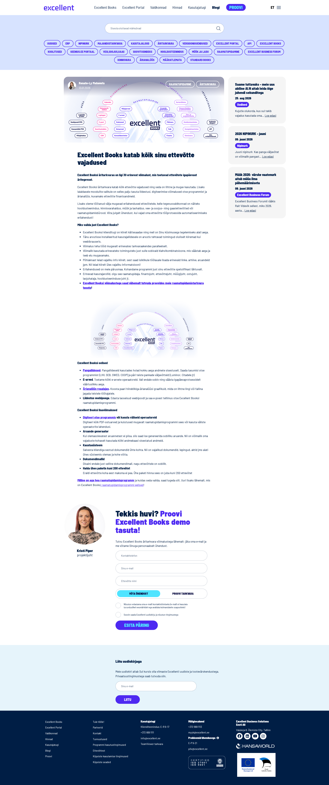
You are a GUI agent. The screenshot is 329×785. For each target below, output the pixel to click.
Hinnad (177, 7)
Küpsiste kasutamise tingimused (110, 756)
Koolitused (55, 51)
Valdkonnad (158, 7)
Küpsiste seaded (102, 762)
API (249, 43)
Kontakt (97, 733)
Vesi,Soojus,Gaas (113, 51)
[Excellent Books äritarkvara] (59, 7)
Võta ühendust (138, 593)
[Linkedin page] (247, 736)
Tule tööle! (98, 721)
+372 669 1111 (147, 732)
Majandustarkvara (110, 43)
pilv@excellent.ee (198, 748)
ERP (67, 43)
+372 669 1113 (195, 726)
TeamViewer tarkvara (152, 743)
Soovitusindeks (142, 51)
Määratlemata (172, 60)
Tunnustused (100, 739)
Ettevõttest (99, 750)
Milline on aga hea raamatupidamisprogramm (105, 480)
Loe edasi (270, 115)
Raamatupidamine (228, 51)
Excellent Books (105, 7)
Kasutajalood (140, 43)
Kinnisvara (124, 60)
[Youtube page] (255, 736)
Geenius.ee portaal (82, 51)
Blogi (216, 7)
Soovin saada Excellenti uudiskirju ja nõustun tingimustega (151, 614)
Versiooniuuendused (195, 43)
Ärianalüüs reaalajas (96, 389)
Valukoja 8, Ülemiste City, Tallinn (253, 730)
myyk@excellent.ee (198, 732)
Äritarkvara (166, 43)
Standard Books (200, 60)
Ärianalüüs (147, 60)
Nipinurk (83, 43)
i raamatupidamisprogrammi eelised (121, 485)
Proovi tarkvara (183, 593)
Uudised (52, 43)
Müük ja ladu (200, 51)
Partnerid (98, 727)
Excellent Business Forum (264, 51)
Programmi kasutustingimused (109, 744)
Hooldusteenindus (172, 51)
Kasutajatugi (197, 7)
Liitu (127, 699)
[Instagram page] (263, 736)
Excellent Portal (133, 7)
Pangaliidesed (91, 370)
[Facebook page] (239, 736)
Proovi (236, 7)
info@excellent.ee (150, 738)
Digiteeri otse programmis (99, 417)
